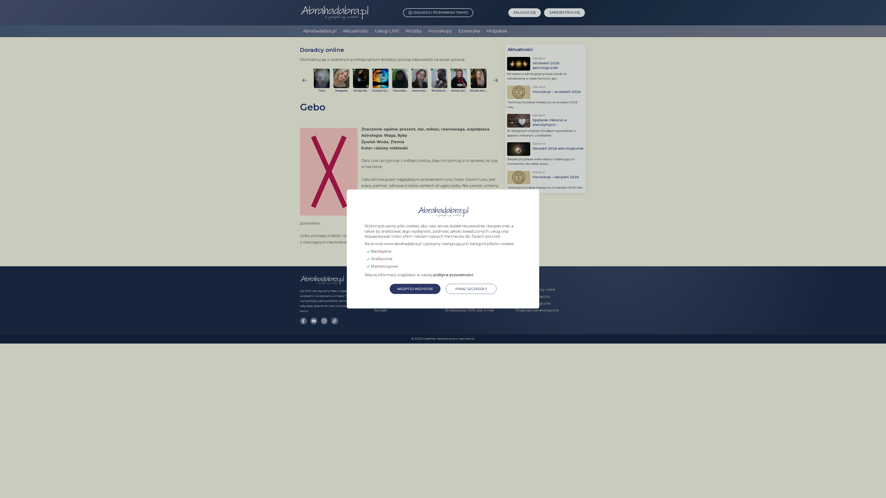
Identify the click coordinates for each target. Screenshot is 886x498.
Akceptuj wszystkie (415, 289)
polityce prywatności (453, 275)
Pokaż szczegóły (471, 289)
